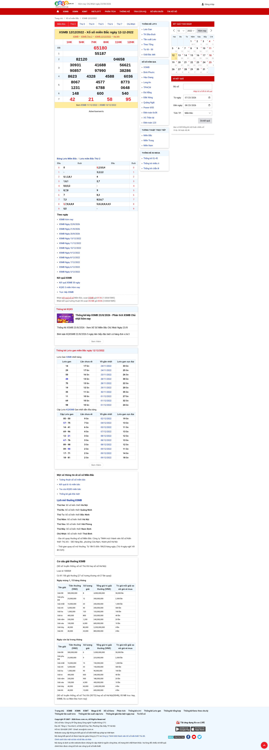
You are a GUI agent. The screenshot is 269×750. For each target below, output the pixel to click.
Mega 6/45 (96, 711)
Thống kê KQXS (64, 309)
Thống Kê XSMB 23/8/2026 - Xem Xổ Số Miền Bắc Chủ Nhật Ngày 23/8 (92, 327)
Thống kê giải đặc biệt (69, 494)
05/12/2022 (106, 427)
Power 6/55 (148, 107)
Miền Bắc (147, 135)
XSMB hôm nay (66, 219)
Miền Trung (148, 140)
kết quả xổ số (68, 298)
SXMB (69, 357)
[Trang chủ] (58, 11)
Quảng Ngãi (148, 102)
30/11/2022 (106, 392)
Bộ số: (176, 86)
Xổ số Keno (109, 711)
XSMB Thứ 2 (86, 36)
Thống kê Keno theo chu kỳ (196, 711)
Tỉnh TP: (177, 113)
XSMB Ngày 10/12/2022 (70, 248)
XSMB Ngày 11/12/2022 (70, 243)
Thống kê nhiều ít (151, 163)
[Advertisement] (96, 132)
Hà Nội (116, 36)
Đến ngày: (178, 105)
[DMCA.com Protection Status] (176, 737)
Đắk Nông (148, 97)
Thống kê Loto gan (152, 711)
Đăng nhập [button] (209, 4)
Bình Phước (149, 72)
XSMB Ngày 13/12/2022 (70, 238)
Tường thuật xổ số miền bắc (72, 479)
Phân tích (110, 11)
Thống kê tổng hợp (172, 711)
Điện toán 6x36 (150, 112)
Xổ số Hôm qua (149, 62)
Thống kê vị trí (134, 711)
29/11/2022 (106, 387)
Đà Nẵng (147, 92)
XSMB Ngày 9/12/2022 (69, 253)
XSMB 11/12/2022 (89, 105)
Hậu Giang (148, 77)
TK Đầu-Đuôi (149, 34)
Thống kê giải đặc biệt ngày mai (120, 714)
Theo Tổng (148, 44)
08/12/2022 (106, 436)
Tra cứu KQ (140, 11)
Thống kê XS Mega (151, 153)
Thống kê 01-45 (150, 158)
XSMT (84, 11)
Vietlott (96, 11)
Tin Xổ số (172, 11)
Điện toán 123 (149, 122)
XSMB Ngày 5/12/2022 (69, 272)
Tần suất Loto (149, 39)
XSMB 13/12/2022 (108, 105)
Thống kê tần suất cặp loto (90, 714)
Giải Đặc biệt (149, 54)
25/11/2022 (106, 374)
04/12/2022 (106, 423)
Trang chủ (59, 711)
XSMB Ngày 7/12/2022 (69, 262)
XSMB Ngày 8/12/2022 (69, 257)
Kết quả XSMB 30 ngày (69, 282)
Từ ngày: (177, 97)
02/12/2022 (106, 418)
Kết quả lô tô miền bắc (69, 484)
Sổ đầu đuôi (156, 11)
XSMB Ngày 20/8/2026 (69, 234)
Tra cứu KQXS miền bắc (70, 489)
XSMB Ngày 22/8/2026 (69, 224)
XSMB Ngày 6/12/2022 (69, 267)
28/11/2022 (106, 379)
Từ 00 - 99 (148, 49)
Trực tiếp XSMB (66, 292)
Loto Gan (147, 29)
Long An (147, 82)
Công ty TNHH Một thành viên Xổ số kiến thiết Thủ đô (123, 736)
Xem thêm (96, 341)
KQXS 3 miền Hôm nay (69, 287)
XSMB (66, 11)
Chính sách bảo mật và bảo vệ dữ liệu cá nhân (73, 739)
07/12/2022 (106, 431)
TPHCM (147, 87)
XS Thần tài (148, 117)
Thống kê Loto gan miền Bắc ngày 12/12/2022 (80, 350)
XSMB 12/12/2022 (103, 36)
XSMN (75, 11)
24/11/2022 (106, 366)
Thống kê (125, 11)
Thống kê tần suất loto (65, 714)
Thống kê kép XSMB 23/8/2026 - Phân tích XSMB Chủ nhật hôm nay (105, 317)
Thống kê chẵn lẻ (151, 168)
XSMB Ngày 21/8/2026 (69, 229)
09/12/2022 (106, 449)
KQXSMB (70, 409)
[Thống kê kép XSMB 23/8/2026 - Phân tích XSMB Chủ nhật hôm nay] (65, 318)
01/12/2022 (106, 396)
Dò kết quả (205, 121)
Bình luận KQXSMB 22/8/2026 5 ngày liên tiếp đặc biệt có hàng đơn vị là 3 (93, 334)
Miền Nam (148, 145)
